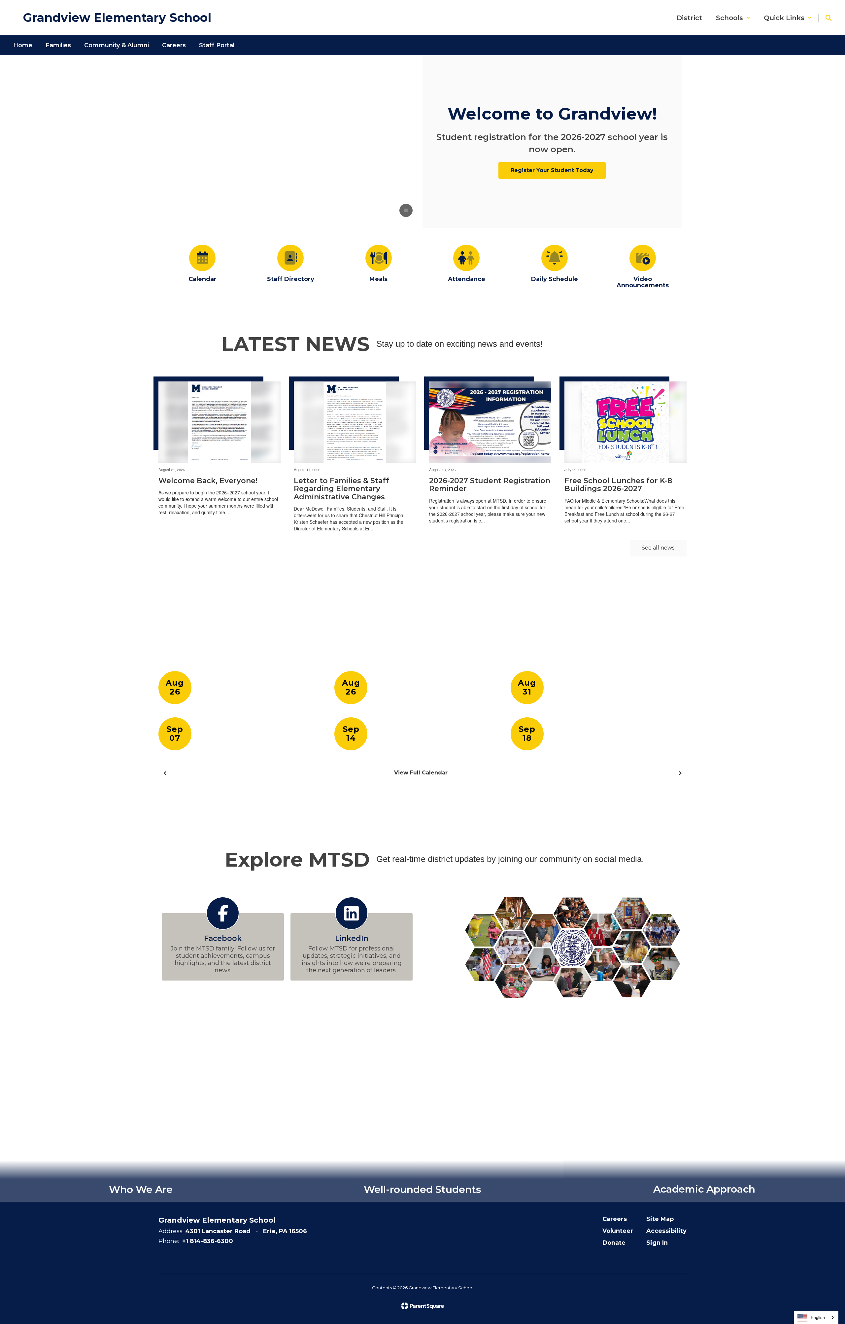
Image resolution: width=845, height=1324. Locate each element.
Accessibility (666, 1231)
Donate (613, 1242)
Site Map (660, 1219)
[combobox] (816, 1317)
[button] (733, 18)
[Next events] (680, 773)
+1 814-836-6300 (207, 1241)
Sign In (657, 1242)
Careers (614, 1219)
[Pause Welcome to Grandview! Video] (406, 211)
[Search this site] (828, 18)
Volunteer (617, 1231)
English (818, 1317)
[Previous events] (165, 773)
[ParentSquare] (423, 1306)
